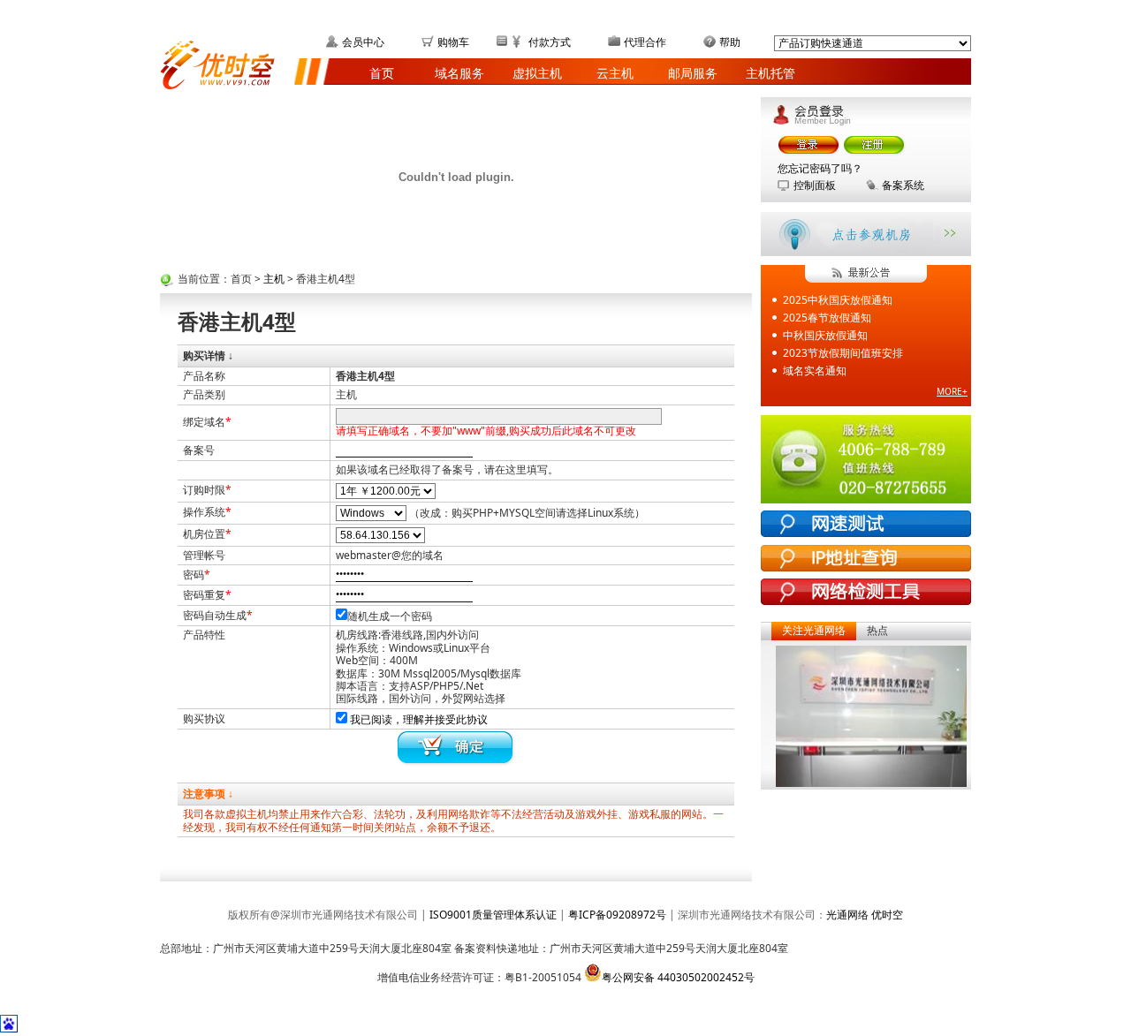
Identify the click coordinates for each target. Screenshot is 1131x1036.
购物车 (453, 41)
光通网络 (848, 914)
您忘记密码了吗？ (820, 168)
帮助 (729, 41)
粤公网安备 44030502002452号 (678, 977)
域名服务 (459, 73)
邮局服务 (692, 73)
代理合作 (645, 41)
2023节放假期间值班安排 (843, 352)
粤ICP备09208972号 (617, 914)
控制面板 (814, 185)
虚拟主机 (537, 73)
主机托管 (770, 73)
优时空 (887, 914)
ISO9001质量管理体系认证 (493, 914)
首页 (381, 73)
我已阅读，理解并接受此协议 (419, 719)
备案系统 (903, 185)
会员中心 (363, 41)
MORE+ (952, 391)
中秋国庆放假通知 (825, 335)
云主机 (615, 73)
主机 (274, 278)
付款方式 (549, 41)
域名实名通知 (814, 370)
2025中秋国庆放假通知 (837, 299)
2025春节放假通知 (827, 317)
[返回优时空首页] (227, 62)
